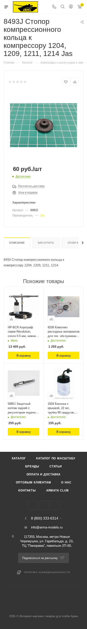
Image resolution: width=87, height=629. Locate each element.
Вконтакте (32, 505)
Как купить (46, 242)
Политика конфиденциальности (47, 572)
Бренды (32, 466)
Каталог (19, 458)
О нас (66, 482)
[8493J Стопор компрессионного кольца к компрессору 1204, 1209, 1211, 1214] (43, 125)
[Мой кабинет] (71, 7)
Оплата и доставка (44, 474)
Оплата (73, 242)
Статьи (56, 466)
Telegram (43, 505)
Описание (17, 242)
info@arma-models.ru (47, 527)
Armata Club (57, 490)
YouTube (55, 505)
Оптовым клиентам (33, 482)
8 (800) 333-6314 (44, 518)
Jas (42, 215)
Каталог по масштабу (55, 458)
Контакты (27, 490)
